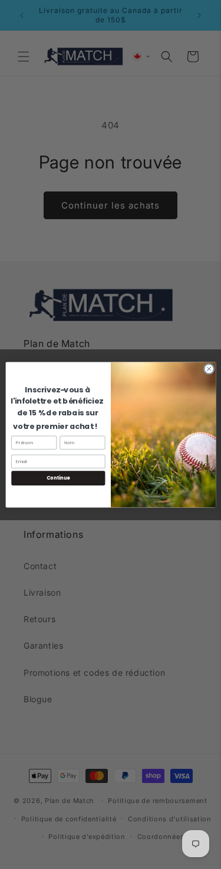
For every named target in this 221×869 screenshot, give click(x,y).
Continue (58, 477)
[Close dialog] (208, 369)
